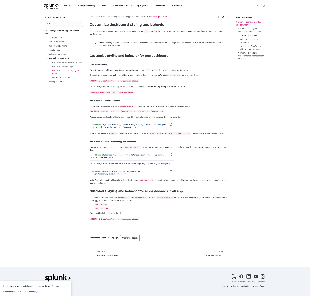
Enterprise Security (86, 6)
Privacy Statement (11, 291)
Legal (225, 286)
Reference (177, 6)
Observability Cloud (121, 6)
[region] (35, 288)
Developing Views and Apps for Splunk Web (126, 17)
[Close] (68, 284)
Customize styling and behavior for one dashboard (250, 30)
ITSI (104, 6)
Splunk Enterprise (97, 17)
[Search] (258, 5)
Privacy (234, 286)
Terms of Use (258, 286)
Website (245, 286)
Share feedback (130, 238)
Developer (161, 6)
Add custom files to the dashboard (250, 41)
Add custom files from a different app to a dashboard (252, 47)
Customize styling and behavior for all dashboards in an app (251, 56)
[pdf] (227, 17)
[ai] (223, 17)
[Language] (264, 5)
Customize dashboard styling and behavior (248, 23)
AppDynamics (143, 6)
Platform (68, 6)
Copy (172, 125)
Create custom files (248, 36)
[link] (218, 17)
